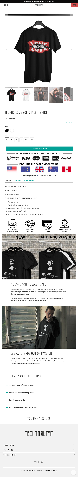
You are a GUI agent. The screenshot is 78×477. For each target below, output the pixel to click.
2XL (26, 140)
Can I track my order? (17, 400)
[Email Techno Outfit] (35, 462)
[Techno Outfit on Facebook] (38, 462)
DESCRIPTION (8, 181)
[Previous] (6, 48)
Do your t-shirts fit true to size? (21, 385)
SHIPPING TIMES (29, 181)
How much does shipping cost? (21, 393)
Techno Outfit (29, 470)
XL (21, 140)
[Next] (71, 48)
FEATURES (18, 181)
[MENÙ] (1, 5)
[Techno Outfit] (39, 5)
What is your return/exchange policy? (24, 407)
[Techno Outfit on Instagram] (42, 462)
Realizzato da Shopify (51, 470)
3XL (32, 140)
